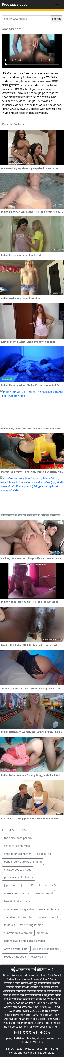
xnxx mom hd (44, 893)
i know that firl (48, 885)
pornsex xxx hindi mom (18, 877)
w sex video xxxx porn (17, 893)
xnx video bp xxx (49, 909)
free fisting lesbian (31, 925)
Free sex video (45, 1052)
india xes (9, 925)
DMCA (10, 1048)
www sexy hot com (16, 948)
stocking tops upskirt (45, 948)
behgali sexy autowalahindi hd (23, 861)
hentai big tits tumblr (17, 901)
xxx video (28, 1052)
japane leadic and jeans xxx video (24, 941)
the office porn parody (18, 838)
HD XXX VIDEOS (32, 1032)
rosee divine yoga (15, 956)
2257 (19, 1048)
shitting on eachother (17, 854)
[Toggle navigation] (57, 4)
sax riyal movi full (48, 917)
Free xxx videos (14, 4)
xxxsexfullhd (38, 956)
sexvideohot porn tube (18, 917)
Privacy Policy (33, 1048)
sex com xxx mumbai (17, 846)
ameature (43, 933)
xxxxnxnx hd (43, 854)
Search (56, 19)
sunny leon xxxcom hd (18, 933)
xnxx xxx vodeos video (17, 869)
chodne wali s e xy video (19, 909)
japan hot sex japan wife (19, 885)
